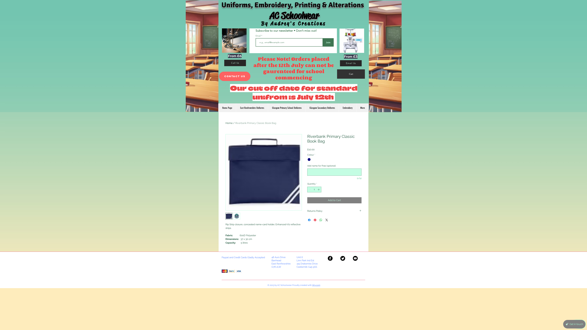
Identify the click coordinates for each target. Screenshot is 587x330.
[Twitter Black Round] (342, 258)
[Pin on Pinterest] (315, 220)
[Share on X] (327, 220)
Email (258, 36)
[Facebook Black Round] (330, 258)
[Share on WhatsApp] (321, 220)
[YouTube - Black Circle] (355, 258)
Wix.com (316, 285)
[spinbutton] (314, 189)
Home (229, 123)
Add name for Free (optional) (321, 166)
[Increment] (319, 189)
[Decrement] (310, 189)
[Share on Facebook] (309, 220)
